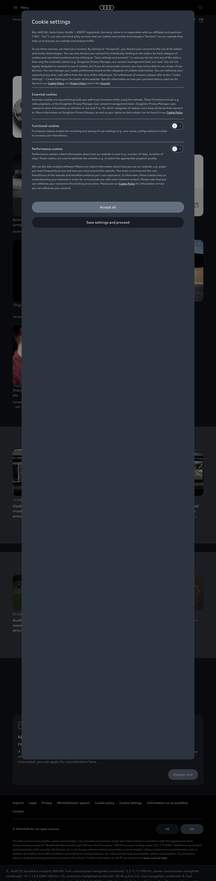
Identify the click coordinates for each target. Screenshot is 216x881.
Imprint (105, 83)
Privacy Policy (78, 83)
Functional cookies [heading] (45, 126)
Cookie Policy (56, 83)
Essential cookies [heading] (44, 94)
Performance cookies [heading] (47, 149)
